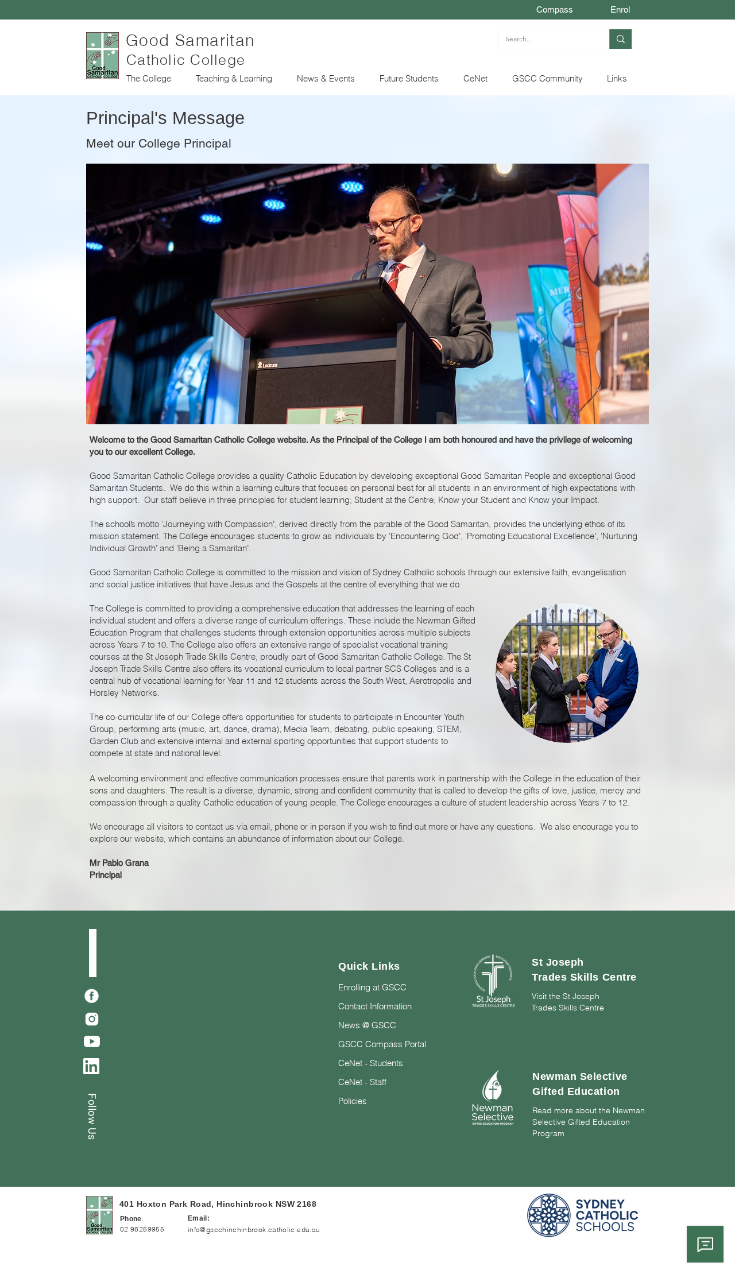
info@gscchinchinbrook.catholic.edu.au (254, 1229)
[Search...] (620, 39)
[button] (152, 78)
